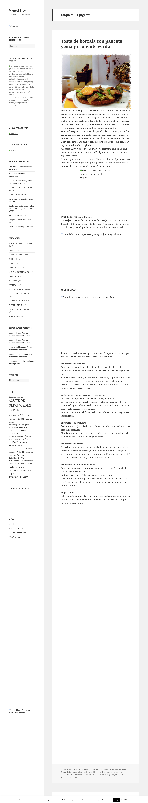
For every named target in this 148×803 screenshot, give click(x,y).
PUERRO (18, 463)
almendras (12, 419)
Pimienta (20, 455)
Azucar (20, 418)
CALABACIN (13, 428)
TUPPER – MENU (15, 305)
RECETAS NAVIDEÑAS (18, 289)
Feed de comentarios (17, 533)
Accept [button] (116, 800)
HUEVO (24, 438)
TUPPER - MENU (18, 476)
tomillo (22, 467)
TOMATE (17, 467)
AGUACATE (15, 415)
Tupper (12, 473)
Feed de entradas (16, 528)
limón (26, 442)
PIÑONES (11, 463)
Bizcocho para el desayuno (19, 424)
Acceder (12, 524)
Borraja (115, 769)
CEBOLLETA (21, 430)
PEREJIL (20, 451)
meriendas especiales (17, 449)
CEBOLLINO (14, 433)
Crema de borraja (68, 772)
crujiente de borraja (84, 772)
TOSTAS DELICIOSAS (17, 301)
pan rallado (12, 452)
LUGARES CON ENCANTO (19, 272)
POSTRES (12, 285)
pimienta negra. (16, 457)
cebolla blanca (13, 430)
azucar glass (29, 419)
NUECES (29, 449)
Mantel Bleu (17, 10)
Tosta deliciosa (14, 470)
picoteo (29, 451)
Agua (10, 415)
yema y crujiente (116, 774)
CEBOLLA (22, 427)
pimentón (65, 774)
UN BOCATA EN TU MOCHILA (21, 309)
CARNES (12, 250)
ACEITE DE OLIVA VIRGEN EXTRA (20, 405)
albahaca (28, 415)
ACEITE (12, 397)
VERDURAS (13, 316)
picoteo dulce (12, 455)
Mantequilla (16, 445)
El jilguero (97, 772)
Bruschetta (123, 769)
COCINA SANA (14, 259)
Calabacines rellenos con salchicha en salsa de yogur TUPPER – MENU (22, 208)
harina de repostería (14, 439)
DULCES (12, 263)
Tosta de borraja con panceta (82, 774)
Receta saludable (27, 463)
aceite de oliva (19, 397)
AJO (21, 415)
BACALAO (11, 422)
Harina (28, 436)
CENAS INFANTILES (17, 254)
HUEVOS (13, 442)
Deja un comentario (71, 777)
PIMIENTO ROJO (15, 461)
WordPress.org (15, 537)
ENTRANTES (14, 268)
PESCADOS (13, 281)
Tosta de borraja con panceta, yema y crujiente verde (92, 43)
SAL (11, 467)
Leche (21, 442)
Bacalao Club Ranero (17, 215)
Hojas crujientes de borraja (113, 772)
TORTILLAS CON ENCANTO (20, 294)
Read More (124, 800)
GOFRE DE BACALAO (17, 194)
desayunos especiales (16, 436)
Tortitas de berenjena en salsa (21, 227)
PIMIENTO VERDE (27, 461)
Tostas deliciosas (25, 470)
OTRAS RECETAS (15, 276)
